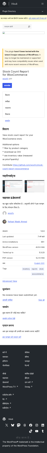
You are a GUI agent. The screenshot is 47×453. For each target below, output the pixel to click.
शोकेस (27, 352)
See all (41, 300)
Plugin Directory (9, 11)
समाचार (5, 357)
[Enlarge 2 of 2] (41, 183)
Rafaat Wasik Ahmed (17, 221)
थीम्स (27, 357)
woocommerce (37, 274)
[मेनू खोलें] (43, 3)
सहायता (5, 378)
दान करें (29, 382)
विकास (7, 114)
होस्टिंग (5, 361)
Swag (28, 386)
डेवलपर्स (6, 382)
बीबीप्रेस (7, 403)
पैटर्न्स (27, 365)
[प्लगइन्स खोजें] (29, 26)
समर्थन (7, 120)
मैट (5, 399)
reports (34, 269)
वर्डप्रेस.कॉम (8, 395)
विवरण (7, 95)
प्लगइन (27, 361)
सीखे (4, 373)
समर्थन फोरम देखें (9, 318)
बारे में (5, 352)
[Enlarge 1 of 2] (19, 183)
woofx (6, 78)
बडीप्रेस (7, 408)
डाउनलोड (7, 85)
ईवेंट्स (27, 378)
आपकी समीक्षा (8, 300)
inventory (26, 269)
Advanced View (10, 281)
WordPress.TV (10, 386)
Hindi (10, 419)
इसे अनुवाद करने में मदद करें (37, 18)
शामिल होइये (29, 373)
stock (41, 269)
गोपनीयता (6, 365)
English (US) (39, 263)
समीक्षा (7, 101)
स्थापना (8, 108)
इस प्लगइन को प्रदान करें (12, 337)
